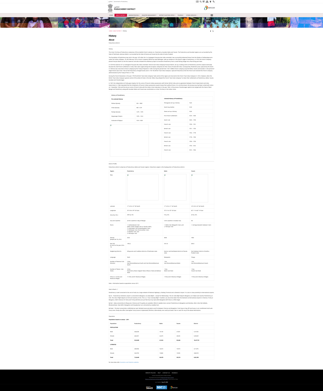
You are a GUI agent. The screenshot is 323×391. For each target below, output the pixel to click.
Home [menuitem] (111, 15)
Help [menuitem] (159, 373)
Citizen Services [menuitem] (191, 15)
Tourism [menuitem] (180, 15)
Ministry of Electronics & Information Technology (156, 379)
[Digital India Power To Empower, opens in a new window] (174, 387)
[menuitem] (197, 1)
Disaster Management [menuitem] (149, 15)
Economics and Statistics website (129, 362)
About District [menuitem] (120, 15)
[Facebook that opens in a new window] (211, 31)
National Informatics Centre (167, 377)
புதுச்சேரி (110, 1)
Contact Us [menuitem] (166, 373)
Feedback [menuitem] (175, 373)
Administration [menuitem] (134, 15)
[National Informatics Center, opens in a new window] (161, 387)
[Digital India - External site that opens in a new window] (207, 11)
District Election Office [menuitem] (166, 15)
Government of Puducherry (121, 1)
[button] (212, 15)
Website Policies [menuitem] (151, 373)
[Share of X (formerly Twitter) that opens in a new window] (213, 31)
